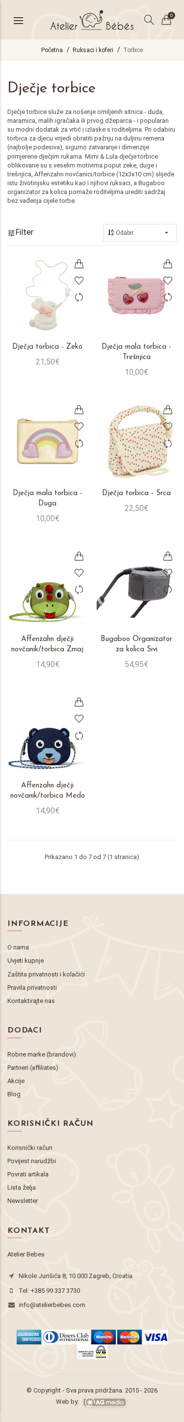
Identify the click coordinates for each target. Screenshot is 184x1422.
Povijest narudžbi (31, 1161)
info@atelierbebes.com (52, 1305)
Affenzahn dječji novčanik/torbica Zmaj (47, 644)
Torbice (133, 50)
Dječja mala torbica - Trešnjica (136, 352)
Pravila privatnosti (32, 987)
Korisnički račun (30, 1147)
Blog (14, 1094)
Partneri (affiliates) (32, 1067)
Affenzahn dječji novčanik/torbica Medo (47, 791)
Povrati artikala (28, 1174)
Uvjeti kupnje (25, 960)
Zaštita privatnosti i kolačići (46, 974)
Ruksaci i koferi (93, 50)
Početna (52, 50)
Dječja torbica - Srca (136, 493)
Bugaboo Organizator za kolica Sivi (136, 644)
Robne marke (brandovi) (41, 1054)
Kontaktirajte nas (31, 1000)
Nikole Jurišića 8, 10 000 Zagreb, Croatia (75, 1276)
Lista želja (21, 1187)
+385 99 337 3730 (55, 1290)
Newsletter (22, 1200)
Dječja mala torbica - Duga (47, 498)
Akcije (16, 1081)
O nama (18, 947)
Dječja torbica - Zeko (47, 347)
